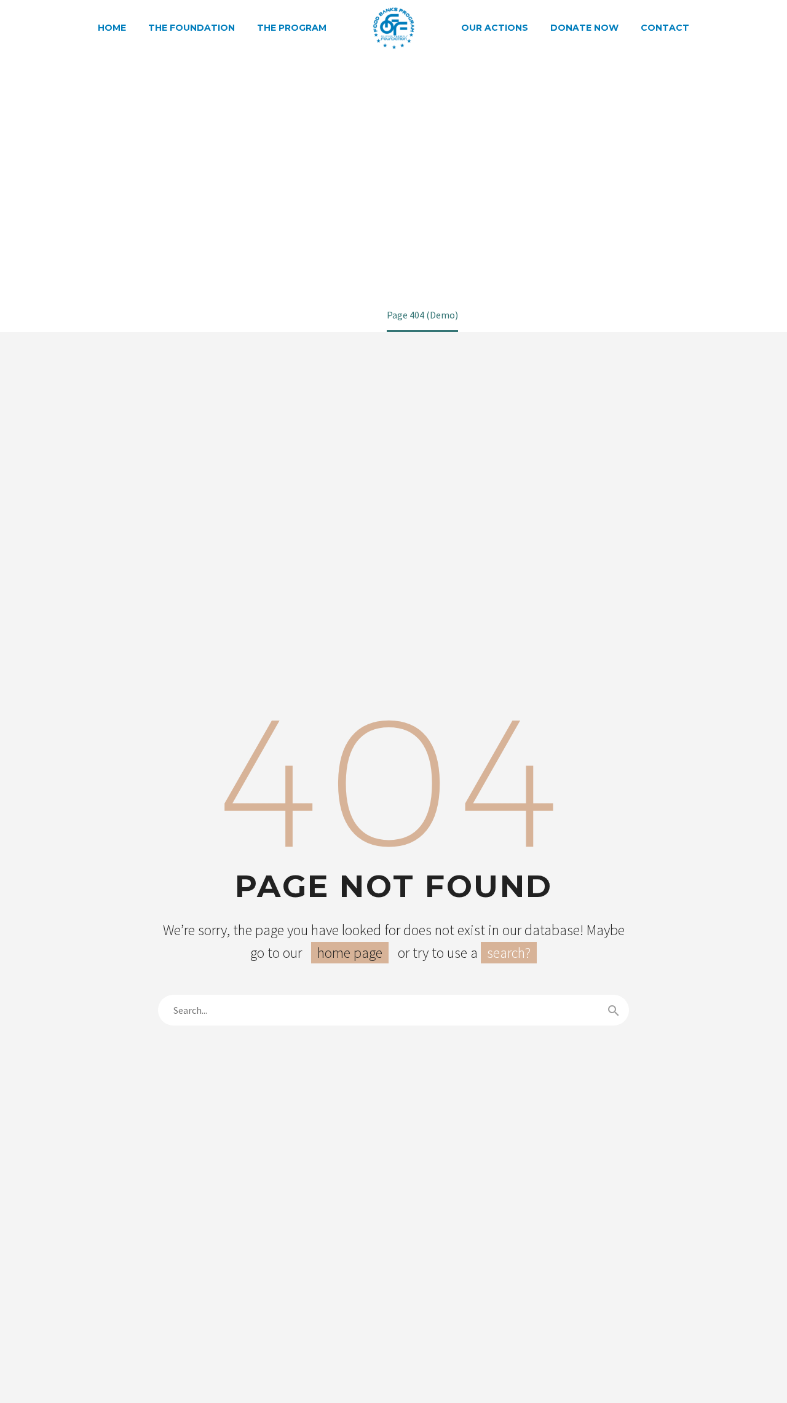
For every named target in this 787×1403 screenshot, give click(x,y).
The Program (291, 27)
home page (349, 952)
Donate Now (584, 27)
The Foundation (191, 27)
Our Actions (494, 27)
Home (112, 27)
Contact (665, 27)
